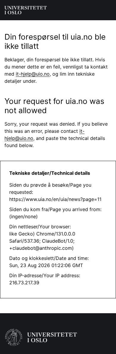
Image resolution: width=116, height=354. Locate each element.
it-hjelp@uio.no (33, 74)
